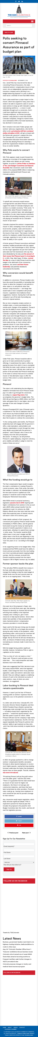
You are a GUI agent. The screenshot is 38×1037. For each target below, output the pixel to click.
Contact (22, 1027)
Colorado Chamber (10, 1029)
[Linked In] (22, 1)
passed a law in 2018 (17, 503)
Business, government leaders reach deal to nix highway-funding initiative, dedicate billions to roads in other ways (18, 944)
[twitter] (19, 1)
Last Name (7, 858)
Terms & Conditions (23, 1033)
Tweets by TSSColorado (11, 932)
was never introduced (10, 772)
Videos (15, 1027)
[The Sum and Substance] (19, 11)
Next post (25, 832)
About (10, 1027)
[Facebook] (15, 1)
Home (4, 1027)
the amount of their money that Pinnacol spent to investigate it (19, 256)
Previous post (13, 832)
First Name (7, 852)
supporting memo (19, 395)
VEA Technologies (27, 1035)
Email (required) (9, 846)
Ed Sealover (13, 80)
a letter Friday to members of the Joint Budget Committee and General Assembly (19, 166)
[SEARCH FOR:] (19, 25)
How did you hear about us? (12, 865)
